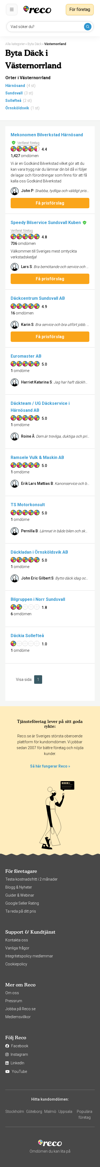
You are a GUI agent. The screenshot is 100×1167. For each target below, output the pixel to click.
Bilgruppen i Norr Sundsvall (38, 599)
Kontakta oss (16, 940)
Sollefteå (13, 100)
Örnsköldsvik (17, 108)
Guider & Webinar (19, 895)
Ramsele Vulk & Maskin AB (37, 457)
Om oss (12, 993)
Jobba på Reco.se (20, 1009)
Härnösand (15, 85)
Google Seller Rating (22, 903)
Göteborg (34, 1111)
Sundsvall (14, 93)
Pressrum (13, 1001)
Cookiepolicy (16, 964)
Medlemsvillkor (18, 1017)
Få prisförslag (50, 203)
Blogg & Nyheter (18, 887)
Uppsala (65, 1111)
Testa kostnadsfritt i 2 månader (31, 879)
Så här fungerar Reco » (50, 766)
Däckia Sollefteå (27, 635)
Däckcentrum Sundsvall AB (38, 298)
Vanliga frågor (17, 948)
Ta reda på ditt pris (20, 911)
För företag (79, 9)
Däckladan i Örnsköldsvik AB (39, 552)
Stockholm (14, 1111)
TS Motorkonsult (28, 504)
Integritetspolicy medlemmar (29, 956)
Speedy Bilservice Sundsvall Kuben (46, 222)
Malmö (50, 1111)
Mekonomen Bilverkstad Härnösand (47, 134)
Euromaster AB (26, 356)
